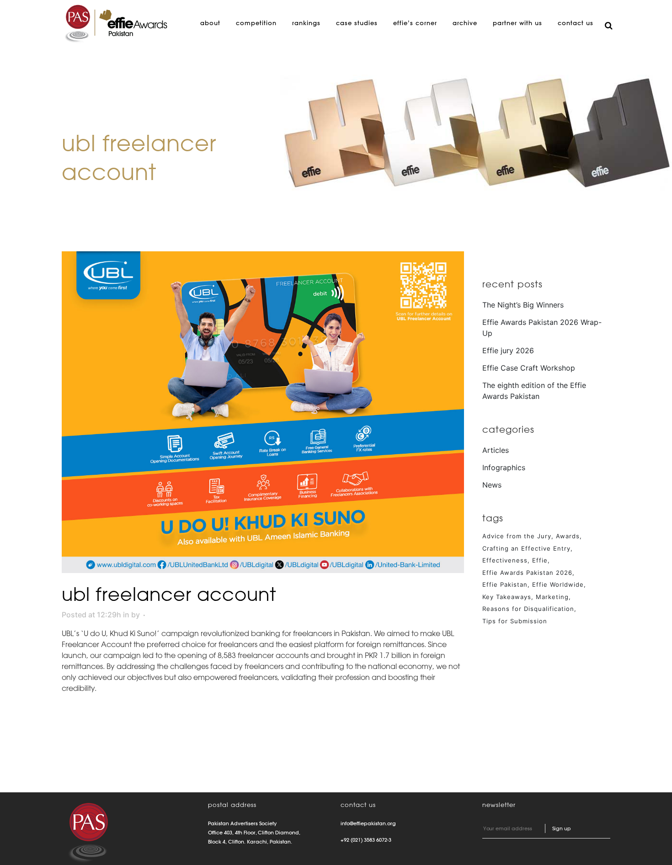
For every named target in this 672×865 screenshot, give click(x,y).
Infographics (503, 467)
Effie (540, 560)
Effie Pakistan (505, 584)
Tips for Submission (514, 621)
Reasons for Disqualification (528, 608)
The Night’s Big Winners (523, 304)
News (491, 484)
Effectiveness (505, 560)
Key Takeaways (506, 596)
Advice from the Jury (516, 536)
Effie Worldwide (558, 584)
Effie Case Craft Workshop (528, 367)
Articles (495, 450)
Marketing (552, 596)
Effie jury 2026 (508, 350)
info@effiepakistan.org (368, 823)
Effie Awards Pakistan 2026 (527, 572)
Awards (568, 536)
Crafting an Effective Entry (526, 548)
